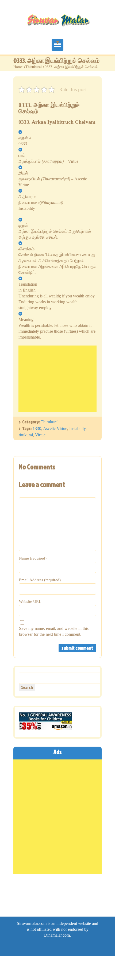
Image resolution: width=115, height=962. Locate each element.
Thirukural (33, 67)
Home (17, 67)
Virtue (40, 435)
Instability (77, 428)
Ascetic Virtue (55, 428)
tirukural (26, 435)
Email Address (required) (40, 580)
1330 (37, 428)
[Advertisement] (57, 379)
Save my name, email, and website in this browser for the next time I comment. (54, 631)
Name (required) (33, 558)
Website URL (30, 601)
